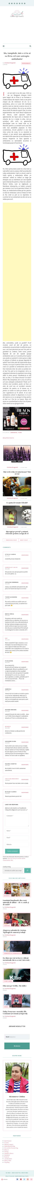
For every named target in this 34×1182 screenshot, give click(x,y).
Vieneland (7, 1155)
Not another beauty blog (11, 1148)
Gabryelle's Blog (11, 567)
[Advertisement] (17, 32)
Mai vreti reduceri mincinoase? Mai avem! (17, 473)
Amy (6, 638)
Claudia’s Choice (8, 1153)
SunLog (6, 1151)
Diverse (7, 895)
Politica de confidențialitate (17, 1176)
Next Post (24, 540)
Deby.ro (6, 1150)
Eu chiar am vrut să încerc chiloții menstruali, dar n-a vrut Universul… (16, 959)
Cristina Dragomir (10, 63)
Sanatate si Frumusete (12, 953)
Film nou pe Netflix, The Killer (14, 986)
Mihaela (8, 726)
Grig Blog (6, 1162)
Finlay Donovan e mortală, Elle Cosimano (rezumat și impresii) (15, 1013)
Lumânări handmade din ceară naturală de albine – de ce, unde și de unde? (16, 902)
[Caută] (27, 870)
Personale (26, 63)
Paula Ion (6, 1157)
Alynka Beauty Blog (9, 1146)
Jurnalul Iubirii (8, 1159)
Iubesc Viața (7, 1160)
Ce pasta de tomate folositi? (17, 503)
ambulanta (13, 432)
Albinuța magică (8, 1144)
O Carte (6, 1142)
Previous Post (11, 540)
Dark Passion (7, 1141)
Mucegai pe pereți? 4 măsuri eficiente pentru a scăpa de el (17, 533)
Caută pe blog (7, 867)
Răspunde (25, 555)
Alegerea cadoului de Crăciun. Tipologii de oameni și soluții (14, 931)
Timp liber (8, 981)
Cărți (6, 1007)
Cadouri (7, 925)
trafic (20, 432)
